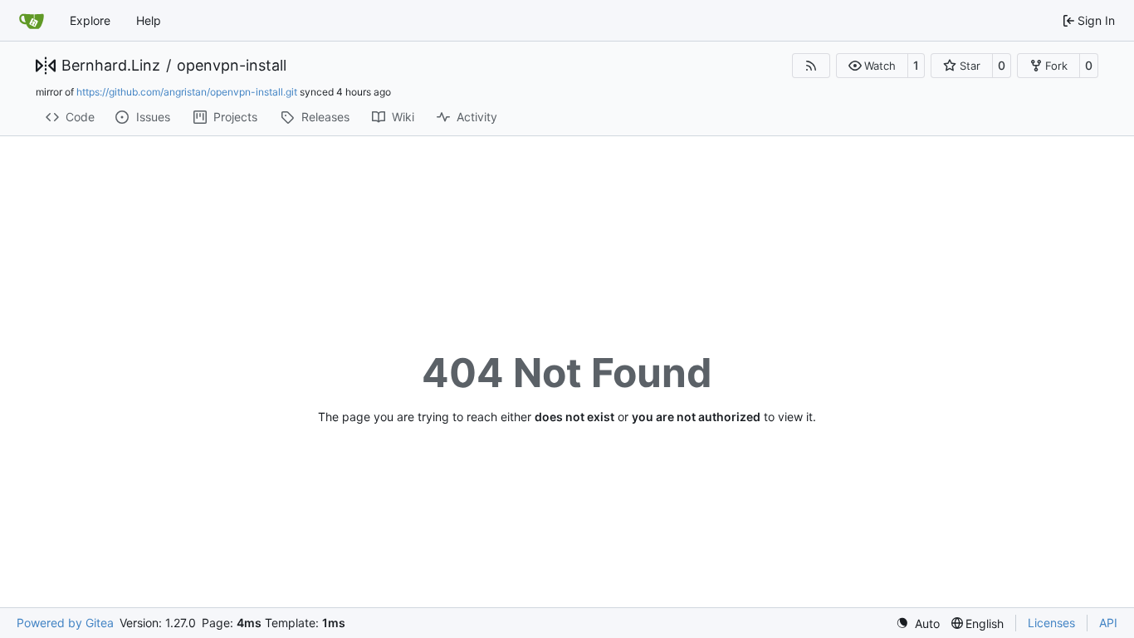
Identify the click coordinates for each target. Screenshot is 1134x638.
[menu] (918, 623)
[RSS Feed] (811, 65)
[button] (872, 65)
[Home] (31, 21)
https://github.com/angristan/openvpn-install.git (186, 92)
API (1108, 623)
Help (148, 20)
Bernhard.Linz (110, 65)
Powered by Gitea (65, 623)
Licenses (1051, 623)
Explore (90, 20)
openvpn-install (231, 65)
